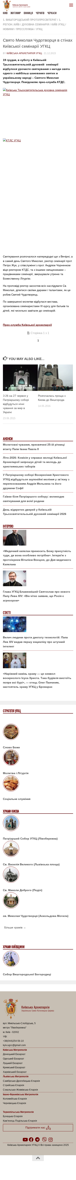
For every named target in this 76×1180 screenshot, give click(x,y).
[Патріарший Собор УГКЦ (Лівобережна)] (38, 824)
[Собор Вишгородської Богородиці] (38, 959)
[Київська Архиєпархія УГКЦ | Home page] (18, 6)
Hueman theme (57, 1168)
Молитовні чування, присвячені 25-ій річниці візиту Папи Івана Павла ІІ (34, 447)
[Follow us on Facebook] (31, 1139)
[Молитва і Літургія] (38, 758)
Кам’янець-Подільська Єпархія (20, 1120)
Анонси (7, 439)
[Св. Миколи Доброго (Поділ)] (38, 875)
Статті (7, 612)
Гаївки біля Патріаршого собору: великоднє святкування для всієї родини (33, 499)
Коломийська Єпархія (15, 1098)
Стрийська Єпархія (13, 1085)
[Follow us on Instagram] (50, 1139)
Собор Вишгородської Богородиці (27, 974)
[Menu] (71, 5)
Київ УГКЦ (58, 24)
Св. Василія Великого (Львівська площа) (31, 864)
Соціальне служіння (16, 798)
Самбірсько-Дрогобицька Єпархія (21, 1081)
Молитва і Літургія (15, 773)
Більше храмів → (15, 927)
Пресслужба (25, 29)
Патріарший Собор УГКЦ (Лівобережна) (30, 838)
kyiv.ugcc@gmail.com (14, 1045)
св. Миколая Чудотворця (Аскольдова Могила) (35, 915)
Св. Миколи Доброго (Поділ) (22, 890)
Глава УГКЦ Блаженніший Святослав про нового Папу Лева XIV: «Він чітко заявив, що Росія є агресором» (36, 596)
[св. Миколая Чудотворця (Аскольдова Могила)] (38, 901)
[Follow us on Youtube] (25, 1139)
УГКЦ (39, 29)
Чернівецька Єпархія (14, 1103)
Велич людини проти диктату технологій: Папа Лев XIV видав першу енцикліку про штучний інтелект (35, 642)
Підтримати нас (35, 1127)
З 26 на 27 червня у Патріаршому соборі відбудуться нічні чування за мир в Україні (16, 404)
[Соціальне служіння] (38, 784)
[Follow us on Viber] (44, 1139)
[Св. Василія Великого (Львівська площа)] (38, 849)
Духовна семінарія (35, 24)
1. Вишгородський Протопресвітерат (30, 19)
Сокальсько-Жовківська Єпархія (20, 1089)
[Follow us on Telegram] (37, 1139)
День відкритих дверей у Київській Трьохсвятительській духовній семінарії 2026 (34, 512)
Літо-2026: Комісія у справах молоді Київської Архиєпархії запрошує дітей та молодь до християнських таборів (35, 462)
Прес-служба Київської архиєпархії (27, 324)
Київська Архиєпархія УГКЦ (24, 53)
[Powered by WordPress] (25, 1168)
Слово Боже (11, 747)
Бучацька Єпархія (13, 1116)
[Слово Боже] (38, 732)
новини (8, 29)
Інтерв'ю (8, 526)
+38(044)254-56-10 (13, 1041)
